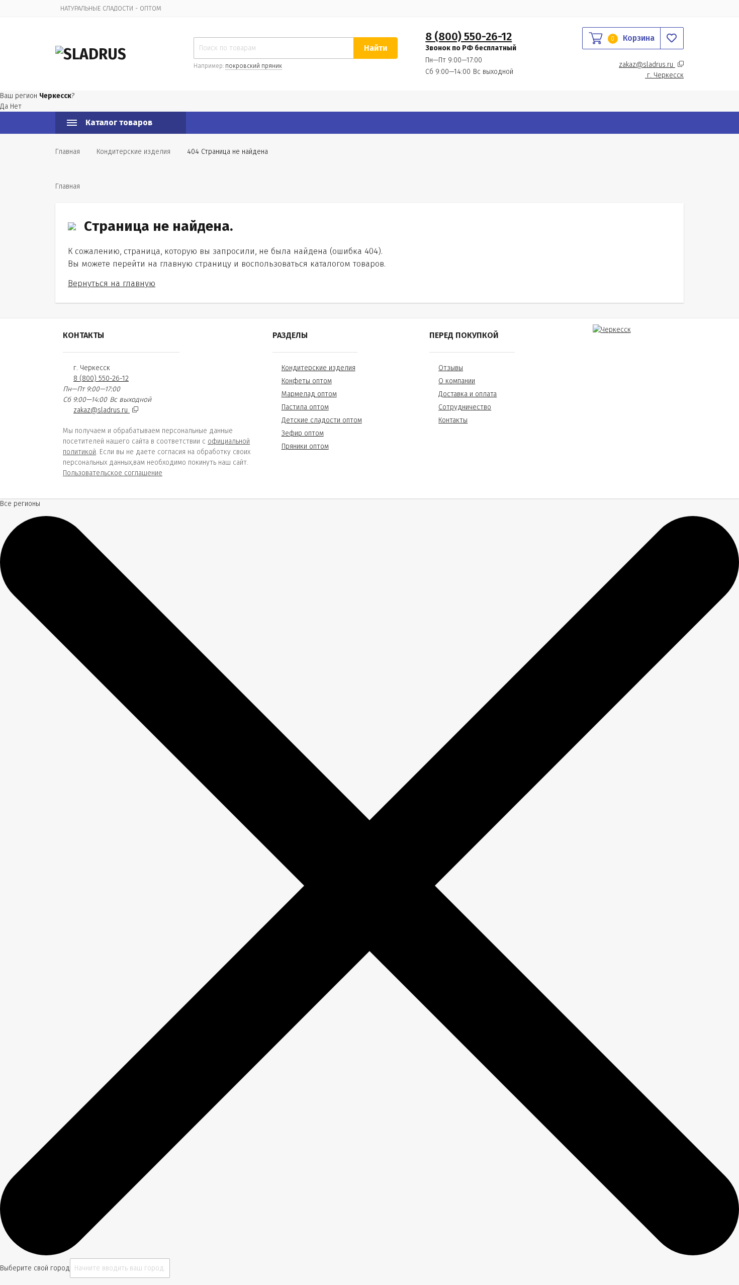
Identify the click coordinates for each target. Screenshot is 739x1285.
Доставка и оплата (467, 394)
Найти (375, 48)
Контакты (453, 420)
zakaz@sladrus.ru (647, 64)
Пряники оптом (305, 446)
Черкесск (665, 75)
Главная (67, 151)
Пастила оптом (305, 407)
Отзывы (450, 368)
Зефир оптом (303, 433)
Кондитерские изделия (318, 368)
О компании (456, 381)
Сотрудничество (464, 407)
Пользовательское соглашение (112, 473)
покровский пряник (253, 65)
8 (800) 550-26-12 (468, 36)
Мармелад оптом (309, 394)
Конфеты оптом (307, 381)
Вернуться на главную (111, 283)
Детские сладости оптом (322, 420)
